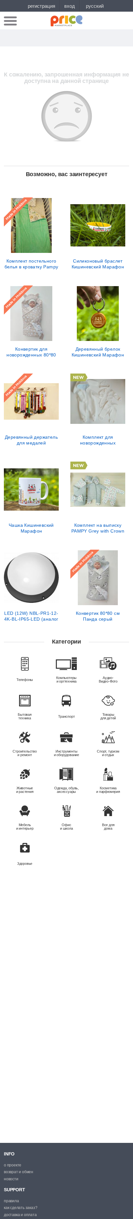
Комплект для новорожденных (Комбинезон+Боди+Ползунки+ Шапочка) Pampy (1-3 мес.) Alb (97, 440)
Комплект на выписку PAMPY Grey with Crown (97, 528)
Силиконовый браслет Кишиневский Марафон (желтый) (98, 263)
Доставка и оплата (20, 1215)
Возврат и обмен (18, 1172)
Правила (11, 1201)
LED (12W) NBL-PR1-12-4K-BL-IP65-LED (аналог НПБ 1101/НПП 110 (31, 616)
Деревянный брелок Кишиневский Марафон (98, 351)
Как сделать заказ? (20, 1207)
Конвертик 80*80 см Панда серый (98, 616)
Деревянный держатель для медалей (31, 440)
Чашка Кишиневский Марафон (31, 528)
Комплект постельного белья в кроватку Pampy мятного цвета (31, 263)
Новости (11, 1179)
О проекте (12, 1165)
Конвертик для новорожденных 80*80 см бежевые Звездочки (31, 351)
